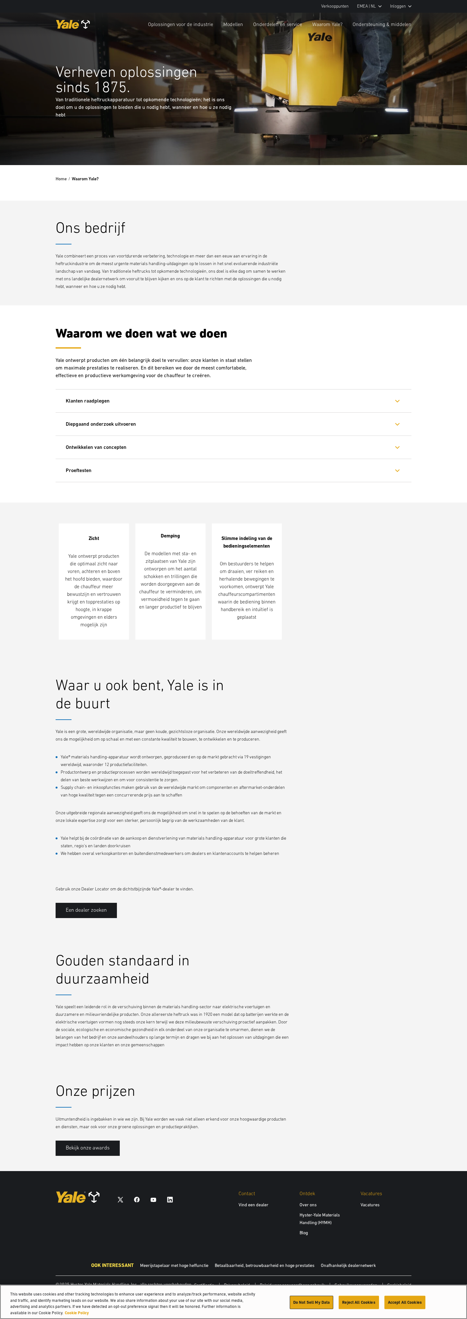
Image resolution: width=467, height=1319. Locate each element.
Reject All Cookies (358, 1302)
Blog (304, 1232)
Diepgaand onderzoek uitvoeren (101, 424)
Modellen (233, 24)
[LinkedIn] (170, 1199)
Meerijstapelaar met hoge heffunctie (174, 1265)
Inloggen (398, 6)
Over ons (308, 1204)
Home (61, 178)
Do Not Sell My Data (311, 1302)
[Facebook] (137, 1199)
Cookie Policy (77, 1312)
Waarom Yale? (327, 24)
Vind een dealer (253, 1204)
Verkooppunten (335, 6)
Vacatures (370, 1204)
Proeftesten (78, 470)
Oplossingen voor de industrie (180, 24)
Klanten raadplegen (88, 401)
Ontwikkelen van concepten (96, 447)
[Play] (447, 145)
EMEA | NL (366, 6)
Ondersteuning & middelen (382, 24)
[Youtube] (153, 1199)
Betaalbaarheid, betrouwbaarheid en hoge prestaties (265, 1265)
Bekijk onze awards (88, 1148)
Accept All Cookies (405, 1302)
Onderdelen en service (277, 24)
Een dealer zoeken (86, 910)
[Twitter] (120, 1199)
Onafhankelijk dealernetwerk (348, 1265)
